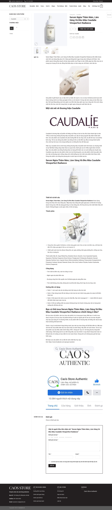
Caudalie (78, 14)
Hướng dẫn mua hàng (38, 491)
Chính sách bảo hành (38, 501)
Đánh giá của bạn (53, 435)
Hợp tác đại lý (60, 494)
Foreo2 (11, 33)
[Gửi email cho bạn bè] (77, 37)
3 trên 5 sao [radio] (56, 437)
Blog (84, 6)
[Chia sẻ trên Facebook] (71, 37)
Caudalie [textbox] (18, 19)
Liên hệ (59, 501)
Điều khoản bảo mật (62, 497)
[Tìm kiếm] (89, 6)
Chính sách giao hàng (38, 494)
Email (77, 454)
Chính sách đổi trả (37, 497)
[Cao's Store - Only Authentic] (17, 6)
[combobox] (19, 19)
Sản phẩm (32, 6)
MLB (37, 6)
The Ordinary (60, 6)
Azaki (79, 6)
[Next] (64, 29)
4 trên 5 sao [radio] (61, 437)
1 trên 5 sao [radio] (49, 437)
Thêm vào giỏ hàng (86, 29)
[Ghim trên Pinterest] (80, 37)
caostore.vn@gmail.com (19, 502)
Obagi (53, 6)
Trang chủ (72, 14)
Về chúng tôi (60, 491)
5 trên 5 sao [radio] (68, 437)
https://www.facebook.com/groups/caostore (61, 342)
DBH (66, 6)
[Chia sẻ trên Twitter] (74, 37)
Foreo (42, 6)
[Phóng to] (36, 44)
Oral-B (47, 6)
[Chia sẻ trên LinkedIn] (83, 37)
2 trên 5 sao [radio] (51, 437)
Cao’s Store (92, 327)
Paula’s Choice (73, 6)
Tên (49, 454)
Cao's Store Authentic (90, 491)
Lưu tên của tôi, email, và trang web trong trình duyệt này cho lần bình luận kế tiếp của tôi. (74, 461)
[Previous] (36, 29)
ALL (12, 28)
